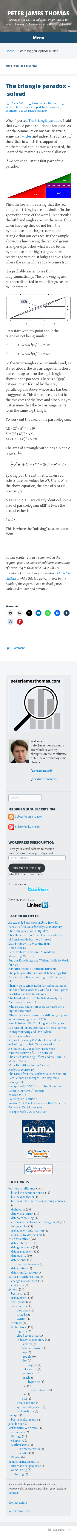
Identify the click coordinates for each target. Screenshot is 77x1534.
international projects (25, 1466)
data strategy (19, 1268)
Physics (16, 1457)
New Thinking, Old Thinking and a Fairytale (36, 1023)
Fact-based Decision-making (26, 1107)
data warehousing (22, 1218)
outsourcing (19, 1470)
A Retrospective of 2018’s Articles (30, 1053)
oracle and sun (26, 1403)
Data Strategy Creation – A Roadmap (31, 952)
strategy (16, 1323)
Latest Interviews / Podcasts (26, 1091)
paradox (42, 110)
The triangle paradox (44, 121)
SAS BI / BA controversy (26, 1235)
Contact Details (42, 771)
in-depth (13, 1415)
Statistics (22, 1453)
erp (24, 1352)
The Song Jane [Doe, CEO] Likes (28, 931)
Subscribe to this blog (27, 868)
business (16, 1294)
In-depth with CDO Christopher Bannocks (34, 1086)
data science (19, 1260)
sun (24, 1399)
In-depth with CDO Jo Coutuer (27, 1112)
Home (10, 51)
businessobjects (38, 1390)
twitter (21, 1319)
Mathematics (24, 107)
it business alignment (22, 1420)
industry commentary (30, 1340)
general (13, 1289)
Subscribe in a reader (28, 817)
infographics (19, 1226)
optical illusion (27, 110)
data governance (21, 1247)
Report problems (19, 1511)
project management (21, 1462)
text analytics (25, 1411)
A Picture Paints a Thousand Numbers (32, 969)
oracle (26, 1378)
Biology (16, 1436)
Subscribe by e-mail (27, 827)
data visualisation (49, 107)
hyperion (34, 1382)
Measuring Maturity (21, 956)
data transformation (24, 1272)
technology (18, 1327)
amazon (27, 1344)
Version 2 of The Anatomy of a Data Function (37, 1103)
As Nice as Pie (17, 1095)
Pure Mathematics (28, 1449)
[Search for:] (25, 798)
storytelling (16, 1474)
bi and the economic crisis (27, 1193)
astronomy (18, 1432)
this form (13, 1493)
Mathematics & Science (23, 1428)
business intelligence (22, 1188)
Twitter (25, 136)
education (17, 1285)
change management (24, 1281)
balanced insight (32, 1348)
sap (24, 1386)
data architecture (22, 1243)
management (19, 1298)
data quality (18, 1256)
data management (22, 1251)
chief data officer (19, 1239)
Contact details (17, 1503)
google (27, 1357)
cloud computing (28, 1336)
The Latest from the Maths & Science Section (37, 1074)
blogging (23, 1310)
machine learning (28, 1264)
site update (18, 1302)
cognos (32, 1365)
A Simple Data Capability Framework (31, 1049)
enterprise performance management (35, 1222)
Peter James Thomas (38, 13)
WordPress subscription (31, 842)
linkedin (22, 1315)
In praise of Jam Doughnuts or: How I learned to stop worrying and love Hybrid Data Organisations (37, 1032)
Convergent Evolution (22, 1099)
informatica (29, 1369)
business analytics (22, 1197)
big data (22, 1331)
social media (19, 1306)
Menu (38, 37)
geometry (11, 110)
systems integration (29, 1407)
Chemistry (17, 1441)
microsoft (28, 1373)
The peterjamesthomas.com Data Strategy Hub (37, 973)
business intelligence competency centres (38, 1201)
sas (24, 1394)
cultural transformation (23, 1277)
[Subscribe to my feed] (11, 817)
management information (27, 1230)
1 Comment (17, 648)
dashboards (18, 1209)
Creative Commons (44, 779)
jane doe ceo (16, 1424)
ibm (24, 1361)
